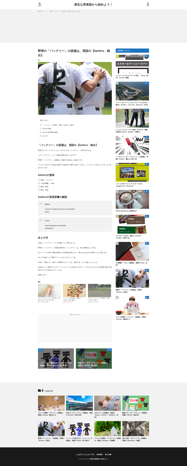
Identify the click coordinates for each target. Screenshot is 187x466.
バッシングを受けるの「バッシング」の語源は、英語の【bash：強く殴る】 (79, 439)
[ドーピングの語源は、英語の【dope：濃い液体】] (74, 290)
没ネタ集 (108, 454)
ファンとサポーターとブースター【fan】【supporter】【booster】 (129, 185)
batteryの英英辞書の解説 (49, 132)
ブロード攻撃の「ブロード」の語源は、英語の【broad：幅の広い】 (51, 414)
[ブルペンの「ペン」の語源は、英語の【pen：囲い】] (99, 290)
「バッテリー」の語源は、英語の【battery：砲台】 (57, 125)
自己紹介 (100, 454)
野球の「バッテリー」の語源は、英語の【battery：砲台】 (65, 11)
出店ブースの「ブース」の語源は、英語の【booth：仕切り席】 (79, 414)
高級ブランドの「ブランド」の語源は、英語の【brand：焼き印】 (135, 414)
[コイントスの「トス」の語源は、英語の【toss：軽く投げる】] (49, 290)
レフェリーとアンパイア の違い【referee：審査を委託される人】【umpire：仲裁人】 (132, 131)
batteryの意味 (45, 128)
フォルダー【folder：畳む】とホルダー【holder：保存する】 (129, 237)
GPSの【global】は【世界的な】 (126, 211)
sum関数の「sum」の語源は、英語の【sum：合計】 (131, 264)
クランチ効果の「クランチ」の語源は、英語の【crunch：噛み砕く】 (131, 318)
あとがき (44, 136)
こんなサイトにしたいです (85, 454)
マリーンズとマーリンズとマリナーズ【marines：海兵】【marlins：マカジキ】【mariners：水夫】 (132, 104)
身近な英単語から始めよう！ (93, 4)
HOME (41, 11)
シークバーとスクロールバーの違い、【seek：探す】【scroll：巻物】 (132, 77)
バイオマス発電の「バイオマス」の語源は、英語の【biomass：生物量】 (107, 439)
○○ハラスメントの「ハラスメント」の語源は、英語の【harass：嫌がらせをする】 (132, 158)
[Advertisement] (93, 27)
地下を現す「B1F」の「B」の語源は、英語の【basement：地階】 (135, 439)
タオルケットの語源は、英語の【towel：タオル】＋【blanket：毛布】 (106, 415)
